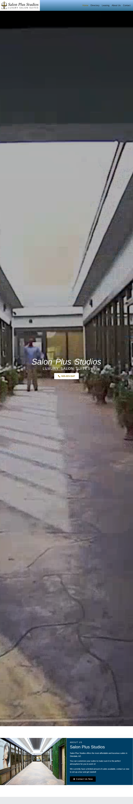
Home (85, 5)
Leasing (105, 5)
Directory (95, 5)
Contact (127, 5)
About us (116, 5)
